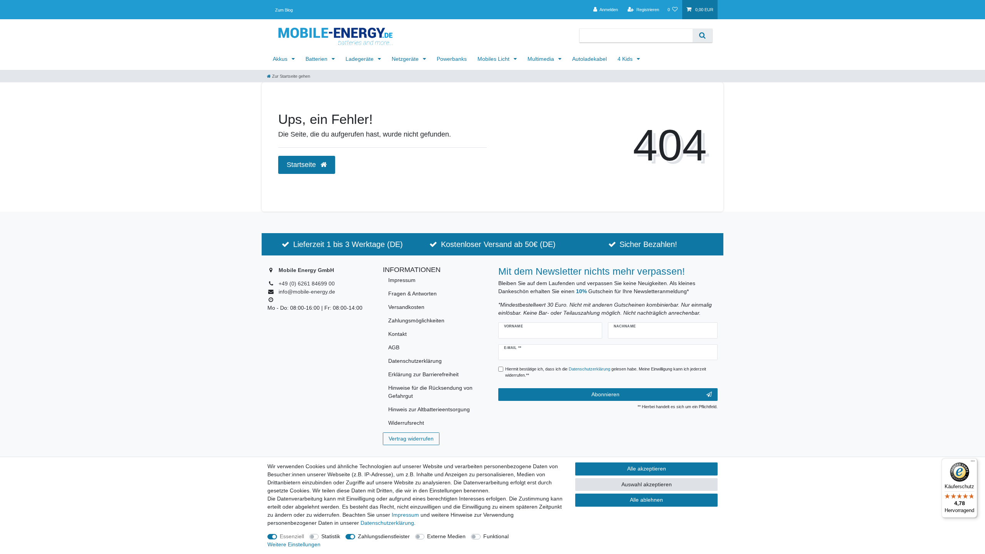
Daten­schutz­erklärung (387, 523)
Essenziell (292, 536)
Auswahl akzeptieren (646, 484)
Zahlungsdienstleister (384, 536)
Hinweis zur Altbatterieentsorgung (429, 409)
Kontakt (397, 334)
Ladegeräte (360, 59)
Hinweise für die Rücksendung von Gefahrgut (430, 392)
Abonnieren (605, 394)
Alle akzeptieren (646, 469)
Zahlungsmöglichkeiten (416, 320)
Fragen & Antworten (412, 293)
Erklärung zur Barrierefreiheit (423, 374)
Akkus (281, 59)
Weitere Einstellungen (294, 544)
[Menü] (972, 462)
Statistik (330, 536)
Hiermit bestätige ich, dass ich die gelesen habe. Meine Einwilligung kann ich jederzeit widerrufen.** (605, 372)
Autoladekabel (589, 59)
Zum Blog (284, 10)
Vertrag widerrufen (411, 439)
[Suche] (702, 35)
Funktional (496, 536)
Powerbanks (452, 59)
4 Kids (626, 59)
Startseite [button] (302, 165)
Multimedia (542, 59)
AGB (393, 347)
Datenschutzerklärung (415, 361)
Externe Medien (446, 536)
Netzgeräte (406, 59)
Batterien (317, 59)
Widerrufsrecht (406, 423)
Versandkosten (406, 307)
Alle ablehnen (646, 500)
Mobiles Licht (494, 59)
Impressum (402, 280)
